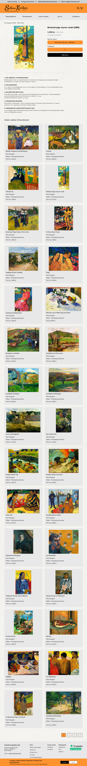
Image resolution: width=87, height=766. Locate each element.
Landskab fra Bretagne (53, 394)
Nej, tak (73, 762)
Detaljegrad (50, 46)
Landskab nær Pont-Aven (54, 353)
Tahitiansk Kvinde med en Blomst (16, 596)
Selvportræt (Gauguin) (13, 555)
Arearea (48, 151)
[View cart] (81, 8)
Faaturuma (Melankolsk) (14, 313)
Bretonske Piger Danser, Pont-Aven (17, 232)
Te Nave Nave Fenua (53, 232)
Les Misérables (51, 555)
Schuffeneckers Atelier (53, 515)
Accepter (65, 762)
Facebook (50, 749)
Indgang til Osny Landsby (14, 272)
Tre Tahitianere (51, 677)
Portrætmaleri (27, 16)
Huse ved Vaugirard (12, 434)
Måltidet (8, 677)
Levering (32, 755)
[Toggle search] (78, 8)
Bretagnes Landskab (12, 353)
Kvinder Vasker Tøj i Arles (54, 474)
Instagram (50, 747)
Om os (60, 16)
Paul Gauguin (14, 23)
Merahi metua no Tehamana (55, 596)
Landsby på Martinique (53, 716)
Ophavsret (33, 750)
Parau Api (9, 515)
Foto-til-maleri (43, 16)
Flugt (47, 272)
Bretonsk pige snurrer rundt (55, 191)
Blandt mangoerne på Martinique (16, 151)
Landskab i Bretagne (12, 394)
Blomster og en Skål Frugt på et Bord (58, 313)
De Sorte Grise (10, 636)
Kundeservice (33, 752)
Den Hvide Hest (51, 434)
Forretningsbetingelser (36, 757)
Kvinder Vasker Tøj (12, 474)
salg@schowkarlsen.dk (72, 1)
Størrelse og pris (52, 39)
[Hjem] (16, 8)
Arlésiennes (9, 191)
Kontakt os (76, 16)
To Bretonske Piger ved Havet (15, 717)
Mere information (43, 764)
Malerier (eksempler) (35, 747)
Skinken (48, 636)
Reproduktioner (11, 16)
